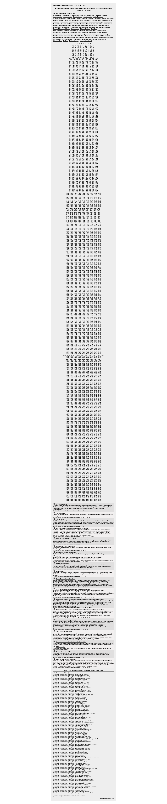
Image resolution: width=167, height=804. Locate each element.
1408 (79, 254)
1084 (79, 205)
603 (96, 132)
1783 (67, 310)
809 (93, 163)
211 (80, 74)
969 (87, 188)
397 (70, 103)
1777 (79, 309)
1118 (71, 211)
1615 (79, 285)
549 (96, 124)
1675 (67, 294)
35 (91, 47)
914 (83, 180)
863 (93, 171)
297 (96, 86)
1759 (79, 306)
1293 (87, 236)
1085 (83, 205)
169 (90, 68)
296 (93, 86)
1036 (67, 198)
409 (80, 104)
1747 (67, 305)
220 (80, 76)
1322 (95, 240)
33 (86, 47)
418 (80, 105)
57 (78, 51)
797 (83, 162)
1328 (83, 242)
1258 (91, 231)
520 (90, 120)
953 (93, 185)
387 (96, 100)
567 (96, 127)
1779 (87, 309)
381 (77, 100)
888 (87, 175)
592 (90, 131)
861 (87, 171)
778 (80, 159)
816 (86, 165)
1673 (95, 293)
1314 (99, 239)
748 (70, 155)
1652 (83, 290)
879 (87, 174)
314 (93, 89)
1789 (91, 310)
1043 (95, 198)
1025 (95, 196)
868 (80, 173)
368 (93, 97)
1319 (83, 240)
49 (81, 50)
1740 (75, 304)
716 (83, 150)
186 (87, 70)
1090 (67, 206)
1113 (87, 209)
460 (70, 112)
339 (87, 93)
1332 (99, 242)
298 (70, 88)
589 (80, 131)
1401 (87, 252)
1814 (83, 314)
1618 (91, 285)
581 (83, 130)
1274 (83, 233)
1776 (75, 309)
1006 (91, 193)
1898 (95, 326)
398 (73, 103)
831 (77, 167)
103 (80, 58)
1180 (67, 220)
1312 (91, 239)
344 (73, 95)
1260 (99, 231)
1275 (87, 233)
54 (93, 50)
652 (80, 140)
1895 (83, 326)
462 (77, 112)
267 (87, 82)
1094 (83, 206)
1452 (75, 260)
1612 (67, 285)
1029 (75, 197)
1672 (91, 293)
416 (73, 105)
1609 (91, 283)
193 (80, 72)
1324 (67, 242)
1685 (71, 295)
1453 (79, 260)
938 (73, 184)
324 (96, 91)
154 (70, 66)
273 (77, 84)
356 (83, 96)
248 (83, 80)
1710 (99, 298)
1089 (99, 205)
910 (70, 180)
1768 (79, 308)
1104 (87, 208)
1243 (67, 229)
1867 (79, 322)
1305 (99, 237)
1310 (83, 239)
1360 (67, 247)
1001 (71, 193)
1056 (75, 201)
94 (81, 57)
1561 (79, 277)
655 (90, 140)
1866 (75, 322)
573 (87, 128)
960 (87, 186)
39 (78, 49)
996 (87, 192)
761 (83, 157)
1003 (79, 193)
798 (87, 162)
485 (93, 115)
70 (88, 53)
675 (96, 143)
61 (88, 51)
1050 (87, 200)
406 (70, 104)
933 (87, 182)
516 (77, 120)
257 (83, 81)
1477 (67, 264)
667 (70, 143)
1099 (67, 208)
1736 (95, 302)
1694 (71, 297)
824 (83, 166)
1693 (67, 297)
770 (83, 158)
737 (93, 153)
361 (70, 97)
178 (90, 69)
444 (77, 109)
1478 (71, 264)
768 (77, 158)
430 (90, 107)
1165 (79, 217)
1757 (71, 306)
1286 (95, 235)
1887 (87, 325)
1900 (67, 328)
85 (81, 55)
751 (80, 155)
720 (96, 150)
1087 (91, 205)
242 (93, 78)
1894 (79, 326)
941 (83, 184)
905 (83, 178)
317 (73, 91)
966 (77, 188)
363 (77, 97)
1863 (99, 321)
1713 (75, 299)
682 (90, 144)
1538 (95, 273)
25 (88, 46)
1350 (99, 244)
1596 (75, 282)
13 (80, 45)
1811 (71, 314)
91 (73, 57)
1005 (87, 193)
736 (90, 153)
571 (80, 128)
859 (80, 171)
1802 (71, 313)
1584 (99, 279)
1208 (71, 224)
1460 (71, 262)
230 (83, 77)
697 (80, 147)
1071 (99, 202)
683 (93, 144)
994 (80, 192)
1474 (91, 263)
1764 (99, 306)
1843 (91, 318)
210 (77, 74)
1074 (75, 204)
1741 (79, 304)
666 (96, 142)
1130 (83, 212)
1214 (95, 224)
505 (70, 119)
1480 (79, 264)
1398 (75, 252)
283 (80, 85)
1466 (95, 262)
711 (96, 149)
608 (83, 134)
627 (87, 136)
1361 (71, 247)
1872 (99, 322)
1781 (95, 309)
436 (80, 108)
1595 (71, 282)
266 (83, 82)
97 (88, 57)
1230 (87, 227)
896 (83, 177)
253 (70, 81)
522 (96, 120)
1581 (87, 279)
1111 (79, 209)
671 (83, 143)
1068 (87, 202)
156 (77, 66)
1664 (95, 291)
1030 (79, 197)
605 (73, 134)
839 (73, 169)
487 (70, 116)
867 (77, 173)
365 (83, 97)
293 (83, 86)
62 (91, 51)
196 (90, 72)
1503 (99, 267)
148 (80, 65)
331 (90, 92)
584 (93, 130)
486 (96, 115)
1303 (91, 237)
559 (70, 127)
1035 (99, 197)
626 (83, 136)
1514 (71, 270)
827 (93, 166)
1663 (91, 291)
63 (93, 51)
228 (77, 77)
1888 (91, 325)
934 (90, 182)
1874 (71, 324)
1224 (99, 225)
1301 (83, 237)
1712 (71, 299)
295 (90, 86)
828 (96, 166)
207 (96, 73)
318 (77, 91)
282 (77, 85)
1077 (87, 204)
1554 (87, 275)
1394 (95, 251)
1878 (87, 324)
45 (93, 49)
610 (90, 134)
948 (77, 185)
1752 (87, 305)
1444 (79, 259)
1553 (83, 275)
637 (90, 138)
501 (87, 117)
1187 (95, 220)
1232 (95, 227)
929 (73, 182)
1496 (71, 267)
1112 (83, 209)
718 (90, 150)
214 (90, 74)
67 (81, 53)
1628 (95, 286)
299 (73, 88)
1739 (71, 304)
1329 (87, 242)
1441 (67, 259)
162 (96, 66)
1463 (83, 262)
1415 (71, 255)
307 (70, 89)
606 (77, 134)
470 (73, 113)
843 (87, 169)
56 (75, 51)
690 (87, 146)
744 (87, 154)
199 (70, 73)
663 (87, 142)
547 (90, 124)
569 (73, 128)
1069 (91, 202)
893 (73, 177)
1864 (67, 322)
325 (70, 92)
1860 (87, 321)
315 (96, 89)
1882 (67, 325)
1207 (67, 224)
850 (80, 170)
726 (87, 151)
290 (73, 86)
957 (77, 186)
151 (90, 65)
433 (70, 108)
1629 (99, 286)
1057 (79, 201)
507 (77, 119)
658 (70, 142)
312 (86, 89)
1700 (95, 297)
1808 (95, 313)
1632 (75, 287)
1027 (67, 197)
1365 (87, 247)
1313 (95, 239)
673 (90, 143)
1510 (91, 268)
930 (77, 182)
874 (70, 174)
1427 (83, 256)
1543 (79, 274)
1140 (87, 213)
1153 (67, 216)
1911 (75, 329)
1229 (83, 227)
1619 (95, 285)
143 (93, 64)
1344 (75, 244)
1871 (95, 322)
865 (70, 173)
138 (77, 64)
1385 (95, 250)
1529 (95, 271)
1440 (99, 258)
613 (70, 135)
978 (87, 189)
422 (93, 105)
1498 (79, 267)
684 (96, 144)
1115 (94, 209)
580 (80, 130)
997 (90, 192)
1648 (67, 290)
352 (70, 96)
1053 (99, 200)
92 (75, 57)
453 (77, 111)
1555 (91, 275)
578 (73, 130)
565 (90, 127)
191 (73, 72)
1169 (95, 217)
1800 (99, 312)
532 (70, 123)
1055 (71, 201)
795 (77, 162)
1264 (79, 232)
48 (78, 50)
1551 (75, 275)
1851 (87, 320)
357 (87, 96)
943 (90, 184)
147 (77, 65)
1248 (87, 229)
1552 (79, 275)
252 (96, 80)
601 (90, 132)
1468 (67, 263)
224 (93, 76)
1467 (99, 262)
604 (70, 134)
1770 (87, 308)
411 (87, 104)
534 (77, 123)
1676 (71, 294)
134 (93, 62)
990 (96, 190)
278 (93, 84)
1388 (71, 251)
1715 (83, 299)
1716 (87, 299)
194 (83, 72)
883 (70, 175)
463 (80, 112)
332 (93, 92)
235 (70, 78)
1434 (75, 258)
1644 (87, 289)
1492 (91, 266)
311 (83, 89)
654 (87, 140)
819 (96, 165)
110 (74, 60)
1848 (75, 320)
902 (73, 178)
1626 (87, 286)
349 (90, 95)
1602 (99, 282)
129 (77, 62)
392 (83, 101)
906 (87, 178)
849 (77, 170)
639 (96, 138)
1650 (75, 290)
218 (73, 76)
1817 (95, 314)
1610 (95, 283)
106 (90, 58)
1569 (75, 278)
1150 (91, 215)
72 (93, 53)
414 (96, 104)
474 (87, 113)
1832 (83, 317)
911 (73, 180)
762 (87, 157)
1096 (91, 206)
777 (77, 159)
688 (80, 146)
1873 (67, 324)
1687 (79, 295)
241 (90, 78)
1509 (87, 268)
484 (90, 115)
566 (93, 127)
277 (90, 84)
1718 (95, 299)
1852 (91, 320)
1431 (99, 256)
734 (83, 153)
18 (93, 45)
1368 (99, 247)
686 (73, 146)
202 (80, 73)
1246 (79, 229)
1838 (71, 318)
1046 (71, 200)
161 (93, 66)
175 (80, 69)
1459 (67, 262)
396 (96, 101)
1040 (83, 198)
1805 (83, 313)
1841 (83, 318)
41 (83, 49)
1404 (99, 252)
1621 (67, 286)
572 (83, 128)
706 (80, 149)
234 (96, 77)
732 (77, 153)
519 (87, 120)
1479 (75, 264)
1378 (67, 250)
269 (93, 82)
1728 (99, 301)
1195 (91, 221)
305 (93, 88)
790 (90, 161)
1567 (67, 278)
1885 (79, 325)
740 (73, 154)
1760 (83, 306)
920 (73, 181)
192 (77, 72)
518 (83, 120)
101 (73, 58)
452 (73, 111)
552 (77, 126)
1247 (83, 229)
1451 (71, 260)
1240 (91, 228)
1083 (75, 205)
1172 (71, 219)
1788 (87, 310)
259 (90, 81)
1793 (71, 312)
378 (96, 99)
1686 (75, 295)
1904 (83, 328)
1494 (99, 266)
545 (83, 124)
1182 (75, 220)
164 (73, 68)
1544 (83, 274)
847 (70, 170)
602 (93, 132)
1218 (75, 225)
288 (96, 85)
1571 (83, 278)
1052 (95, 200)
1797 (87, 312)
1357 (91, 246)
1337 (83, 243)
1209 (75, 224)
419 (83, 105)
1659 (75, 291)
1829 (71, 317)
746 (93, 154)
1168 (91, 217)
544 (80, 124)
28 (73, 47)
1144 (67, 215)
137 (73, 64)
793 (70, 162)
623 (73, 136)
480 (77, 115)
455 (83, 111)
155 (73, 66)
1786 (79, 310)
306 (96, 88)
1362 (75, 247)
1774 (67, 309)
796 (80, 162)
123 (86, 61)
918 (96, 180)
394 (90, 101)
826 (90, 166)
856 (70, 171)
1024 (91, 196)
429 (87, 107)
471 (77, 113)
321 (87, 91)
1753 (91, 305)
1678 (79, 294)
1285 (91, 235)
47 (75, 50)
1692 (99, 295)
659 (73, 142)
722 (73, 151)
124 (90, 61)
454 (80, 111)
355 (80, 96)
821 (73, 166)
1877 (83, 324)
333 (96, 92)
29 (75, 47)
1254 (75, 231)
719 (93, 150)
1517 (83, 270)
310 (80, 89)
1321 (91, 240)
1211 (83, 224)
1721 (71, 301)
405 (96, 103)
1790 (95, 310)
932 (83, 182)
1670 (83, 293)
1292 (83, 236)
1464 (87, 262)
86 (83, 55)
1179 (99, 219)
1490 (83, 266)
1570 (79, 278)
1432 (67, 258)
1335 (75, 243)
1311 (87, 239)
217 (70, 76)
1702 (67, 298)
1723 (79, 301)
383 (83, 100)
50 (83, 50)
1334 (71, 243)
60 (86, 51)
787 (80, 161)
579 (77, 130)
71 (91, 53)
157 (80, 66)
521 (93, 120)
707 (83, 149)
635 (83, 138)
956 (73, 186)
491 (83, 116)
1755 (99, 305)
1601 (95, 282)
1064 (71, 202)
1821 (75, 316)
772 (90, 158)
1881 (99, 324)
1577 (71, 279)
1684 (67, 295)
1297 (67, 237)
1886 (83, 325)
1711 (67, 299)
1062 (99, 201)
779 (83, 159)
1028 (71, 197)
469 (70, 113)
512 (93, 119)
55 (73, 51)
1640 (71, 289)
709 (90, 149)
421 (90, 105)
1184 (83, 220)
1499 (83, 267)
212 (83, 74)
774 (96, 158)
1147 (79, 215)
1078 (91, 204)
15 (86, 45)
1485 (99, 264)
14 (83, 45)
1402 (91, 252)
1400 (83, 252)
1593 (99, 281)
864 (96, 171)
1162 (67, 217)
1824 (87, 316)
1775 (71, 309)
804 (77, 163)
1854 (99, 320)
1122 (87, 211)
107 (93, 58)
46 (73, 50)
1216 (67, 225)
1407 (75, 254)
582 (87, 130)
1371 (75, 248)
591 (87, 131)
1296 (99, 236)
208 (70, 74)
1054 (67, 201)
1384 (91, 250)
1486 (67, 266)
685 (70, 146)
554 (83, 126)
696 (77, 147)
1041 (87, 198)
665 (93, 142)
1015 (91, 194)
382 (80, 100)
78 (86, 54)
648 (96, 139)
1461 (75, 262)
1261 (67, 232)
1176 (87, 219)
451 (70, 111)
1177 (91, 219)
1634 (83, 287)
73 (73, 54)
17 (91, 45)
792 (96, 161)
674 (93, 143)
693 (96, 146)
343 (70, 95)
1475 (95, 263)
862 (90, 171)
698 (83, 147)
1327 (79, 242)
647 (93, 139)
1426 (79, 256)
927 (96, 181)
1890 (99, 325)
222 (87, 76)
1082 (71, 205)
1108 (68, 209)
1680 (87, 294)
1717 (91, 299)
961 (90, 186)
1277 (95, 233)
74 (75, 54)
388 (70, 101)
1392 (87, 251)
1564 (91, 277)
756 (96, 155)
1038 (75, 198)
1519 (91, 270)
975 (77, 189)
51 (86, 50)
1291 (79, 236)
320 (83, 91)
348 (87, 95)
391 (80, 101)
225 (96, 76)
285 (87, 85)
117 (96, 60)
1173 (75, 219)
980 (93, 189)
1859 (83, 321)
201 (77, 73)
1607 (83, 283)
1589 (83, 281)
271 (70, 84)
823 (80, 166)
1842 (87, 318)
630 (96, 136)
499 (80, 117)
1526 (83, 271)
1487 (71, 266)
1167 (87, 217)
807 (87, 163)
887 (83, 175)
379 (70, 100)
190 (70, 72)
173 (73, 69)
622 (70, 136)
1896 (87, 326)
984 (77, 190)
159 (87, 66)
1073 (71, 204)
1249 (91, 229)
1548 (99, 274)
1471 (79, 263)
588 (77, 131)
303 (87, 88)
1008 (99, 193)
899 (93, 177)
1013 (83, 194)
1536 (87, 273)
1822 (79, 316)
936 (96, 182)
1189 (67, 221)
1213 (91, 224)
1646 (95, 289)
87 (86, 55)
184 (80, 70)
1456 (91, 260)
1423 (67, 256)
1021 (79, 196)
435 (77, 108)
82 (73, 55)
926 (93, 181)
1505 (71, 268)
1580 (83, 279)
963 (96, 186)
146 (73, 65)
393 (87, 101)
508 (80, 119)
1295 (95, 236)
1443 (75, 259)
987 (87, 190)
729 (96, 151)
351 (96, 95)
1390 (79, 251)
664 (90, 142)
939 (77, 184)
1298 (71, 237)
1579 (79, 279)
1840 (79, 318)
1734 (87, 302)
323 (93, 91)
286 (90, 85)
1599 (87, 282)
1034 (95, 197)
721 (70, 151)
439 (90, 108)
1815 (87, 314)
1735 (91, 302)
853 (90, 170)
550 (70, 126)
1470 (75, 263)
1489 (79, 266)
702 (96, 147)
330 (87, 92)
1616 (83, 285)
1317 (75, 240)
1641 (75, 289)
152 (93, 65)
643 (80, 139)
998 (93, 192)
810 (96, 163)
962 (93, 186)
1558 (67, 277)
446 (83, 109)
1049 (83, 200)
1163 (71, 217)
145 (70, 65)
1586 (71, 281)
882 (96, 174)
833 (83, 167)
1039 (79, 198)
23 (83, 46)
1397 (71, 252)
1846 (67, 320)
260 (93, 81)
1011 (75, 194)
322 (90, 91)
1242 (99, 228)
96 (86, 57)
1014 (87, 194)
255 (77, 81)
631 (70, 138)
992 (73, 192)
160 (90, 66)
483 (87, 115)
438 (87, 108)
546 (87, 124)
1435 (79, 258)
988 (90, 190)
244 (70, 80)
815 (83, 165)
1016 (95, 194)
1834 (91, 317)
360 (96, 96)
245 (73, 80)
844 (90, 169)
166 (80, 68)
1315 (67, 240)
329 (83, 92)
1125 (98, 211)
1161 (99, 216)
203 (83, 73)
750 (77, 155)
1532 (71, 273)
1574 (95, 278)
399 (77, 103)
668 (73, 143)
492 (87, 116)
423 (96, 105)
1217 (71, 225)
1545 (87, 274)
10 (73, 45)
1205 (95, 223)
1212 (87, 224)
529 (90, 122)
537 (87, 123)
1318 (79, 240)
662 (83, 142)
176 (83, 69)
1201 (79, 223)
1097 (95, 206)
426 (77, 107)
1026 (99, 196)
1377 (99, 248)
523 (70, 122)
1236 (75, 228)
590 (83, 131)
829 (70, 167)
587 (73, 131)
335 (73, 93)
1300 (79, 237)
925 (90, 181)
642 (77, 139)
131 (83, 62)
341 (93, 93)
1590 (87, 281)
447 (87, 109)
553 (80, 126)
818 (93, 165)
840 (77, 169)
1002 (75, 193)
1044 (99, 198)
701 (93, 147)
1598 (83, 282)
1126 (67, 212)
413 (93, 104)
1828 (67, 317)
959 (83, 186)
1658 (71, 291)
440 (93, 108)
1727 (95, 301)
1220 (83, 225)
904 (80, 178)
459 (96, 111)
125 (93, 61)
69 (86, 53)
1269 (99, 232)
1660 (79, 291)
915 (86, 180)
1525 (79, 271)
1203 (87, 223)
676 (70, 144)
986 (83, 190)
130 (80, 62)
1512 (99, 268)
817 (90, 165)
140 (83, 64)
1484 (95, 264)
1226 (71, 227)
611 (93, 134)
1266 (87, 232)
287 (93, 85)
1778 (83, 309)
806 (83, 163)
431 (93, 107)
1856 (71, 321)
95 (83, 57)
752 (83, 155)
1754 (95, 305)
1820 (71, 316)
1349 (95, 244)
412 (90, 104)
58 (81, 51)
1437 (87, 258)
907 (90, 178)
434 (73, 108)
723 (77, 151)
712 (70, 150)
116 (93, 60)
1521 (99, 270)
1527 (87, 271)
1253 (71, 231)
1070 (95, 202)
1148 (83, 215)
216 (96, 74)
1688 (83, 295)
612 (96, 134)
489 (77, 116)
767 (73, 158)
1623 (75, 286)
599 (83, 132)
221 (83, 76)
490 (80, 116)
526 (80, 122)
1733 (83, 302)
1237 (79, 228)
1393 (91, 251)
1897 (91, 326)
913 (80, 180)
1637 (95, 287)
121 (80, 61)
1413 (99, 254)
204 (87, 73)
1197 (99, 221)
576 (96, 128)
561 (77, 127)
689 (83, 146)
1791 (99, 310)
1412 (95, 254)
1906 (91, 328)
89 (91, 55)
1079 (95, 204)
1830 (75, 317)
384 (87, 100)
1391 (83, 251)
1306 (67, 239)
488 (73, 116)
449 (93, 109)
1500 (87, 267)
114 (86, 60)
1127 (71, 212)
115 (90, 60)
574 (90, 128)
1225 (67, 227)
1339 (91, 243)
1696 (79, 297)
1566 (99, 277)
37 (73, 49)
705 (77, 149)
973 (70, 189)
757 (70, 157)
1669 (79, 293)
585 (96, 130)
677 (73, 144)
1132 (91, 212)
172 (70, 69)
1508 (83, 268)
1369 (67, 248)
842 (83, 169)
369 (96, 97)
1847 (71, 320)
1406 (71, 254)
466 (90, 112)
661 (80, 142)
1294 (91, 236)
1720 (67, 301)
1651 (79, 290)
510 (87, 119)
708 (87, 149)
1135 (67, 213)
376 (90, 99)
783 (96, 159)
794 (73, 162)
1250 (95, 229)
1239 (87, 228)
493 (90, 116)
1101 (75, 208)
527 (83, 122)
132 (87, 62)
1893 (75, 326)
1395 (99, 251)
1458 (99, 260)
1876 (79, 324)
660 (77, 142)
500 (83, 117)
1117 (68, 211)
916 (90, 180)
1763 (95, 306)
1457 (95, 260)
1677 (75, 294)
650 (73, 140)
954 (96, 185)
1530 (99, 271)
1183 (79, 220)
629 (93, 136)
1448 (95, 259)
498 (77, 117)
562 (80, 127)
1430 (95, 256)
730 (70, 153)
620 (93, 135)
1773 (99, 308)
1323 (99, 240)
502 (90, 117)
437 (83, 108)
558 (96, 126)
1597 (79, 282)
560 (73, 127)
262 (70, 82)
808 (90, 163)
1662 (87, 291)
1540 (67, 274)
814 (80, 165)
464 (83, 112)
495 (96, 116)
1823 (83, 316)
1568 (71, 278)
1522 (67, 271)
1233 (99, 227)
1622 (71, 286)
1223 (95, 225)
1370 (71, 248)
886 (80, 175)
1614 (75, 285)
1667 (71, 293)
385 (90, 100)
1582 (91, 279)
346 (80, 95)
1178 (95, 219)
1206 (99, 223)
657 (96, 140)
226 (70, 77)
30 (78, 47)
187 (90, 70)
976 (80, 189)
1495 (67, 267)
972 (96, 188)
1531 (67, 273)
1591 (91, 281)
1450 (67, 260)
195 (87, 72)
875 (73, 174)
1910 (71, 329)
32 (83, 47)
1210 (79, 224)
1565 (95, 277)
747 (96, 154)
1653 (87, 290)
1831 (79, 317)
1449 (99, 259)
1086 (87, 205)
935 (93, 182)
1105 (91, 208)
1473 (87, 263)
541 (70, 124)
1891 (67, 326)
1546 (91, 274)
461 (73, 112)
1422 (99, 255)
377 (93, 99)
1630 (67, 287)
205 (90, 73)
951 (87, 185)
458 (93, 111)
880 (90, 174)
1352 (71, 246)
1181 (71, 220)
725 (83, 151)
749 (73, 155)
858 (77, 171)
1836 (99, 317)
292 (80, 86)
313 (90, 89)
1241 (95, 228)
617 (83, 135)
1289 (71, 236)
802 (70, 163)
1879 (91, 324)
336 (77, 93)
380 (73, 100)
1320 (87, 240)
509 (83, 119)
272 (73, 84)
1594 (67, 282)
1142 (95, 213)
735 (87, 153)
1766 (71, 308)
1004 (83, 193)
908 (93, 178)
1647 (99, 289)
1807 (91, 313)
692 (93, 146)
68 (83, 53)
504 (96, 117)
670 (80, 143)
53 (91, 50)
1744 (91, 304)
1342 (67, 244)
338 (83, 93)
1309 (79, 239)
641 (73, 139)
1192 (79, 221)
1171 (67, 219)
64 (73, 53)
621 (96, 135)
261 (96, 81)
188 (93, 70)
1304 (95, 237)
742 (80, 154)
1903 (79, 328)
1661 (83, 291)
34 (88, 47)
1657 (67, 291)
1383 (87, 250)
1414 (67, 255)
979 (90, 189)
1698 (87, 297)
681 (87, 144)
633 (77, 138)
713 (73, 150)
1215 (99, 224)
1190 (71, 221)
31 (81, 47)
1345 (79, 244)
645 (87, 139)
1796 (83, 312)
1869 (87, 322)
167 (83, 68)
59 (83, 51)
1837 (67, 318)
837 (96, 167)
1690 (91, 295)
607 (80, 134)
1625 (83, 286)
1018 (67, 196)
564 (87, 127)
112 (80, 60)
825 (87, 166)
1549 (67, 275)
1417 (79, 255)
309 (77, 89)
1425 (75, 256)
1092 (75, 206)
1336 (79, 243)
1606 (79, 283)
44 (91, 49)
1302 (87, 237)
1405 (67, 254)
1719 (99, 299)
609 (87, 134)
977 (83, 189)
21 (78, 46)
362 (73, 97)
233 (93, 77)
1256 (83, 231)
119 (73, 61)
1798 (91, 312)
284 (83, 85)
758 (73, 157)
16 (88, 45)
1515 (75, 270)
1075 (79, 204)
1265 (83, 232)
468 (96, 112)
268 (90, 82)
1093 (79, 206)
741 (77, 154)
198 (96, 72)
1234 (67, 228)
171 (96, 68)
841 (80, 169)
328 (80, 92)
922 (80, 181)
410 (83, 104)
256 (80, 81)
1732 (79, 302)
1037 (71, 198)
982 (70, 190)
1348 (91, 244)
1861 (91, 321)
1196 (95, 221)
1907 (95, 328)
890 (93, 175)
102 (77, 58)
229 (80, 77)
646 (90, 139)
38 (75, 49)
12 (78, 45)
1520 (95, 270)
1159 (91, 216)
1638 (99, 287)
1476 (99, 263)
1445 (83, 259)
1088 (95, 205)
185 (83, 70)
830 (73, 167)
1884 (75, 325)
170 (93, 68)
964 (70, 188)
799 (90, 162)
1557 (99, 275)
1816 (91, 314)
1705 (79, 298)
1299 (75, 237)
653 (83, 140)
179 (93, 69)
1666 (67, 293)
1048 (79, 200)
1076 (83, 204)
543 (77, 124)
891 (96, 175)
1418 (83, 255)
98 (91, 57)
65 (75, 53)
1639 (67, 289)
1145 (71, 215)
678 (77, 144)
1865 (71, 322)
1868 (83, 322)
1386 (99, 250)
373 (80, 99)
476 (93, 113)
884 (73, 175)
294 (87, 86)
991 (70, 192)
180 (96, 69)
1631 (71, 287)
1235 (71, 228)
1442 (71, 259)
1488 (75, 266)
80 (91, 54)
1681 (91, 294)
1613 (71, 285)
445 (80, 109)
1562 (83, 277)
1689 (87, 295)
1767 (75, 308)
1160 (95, 216)
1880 (95, 324)
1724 (83, 301)
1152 (99, 215)
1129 (79, 212)
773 (93, 158)
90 (93, 55)
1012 (79, 194)
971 (93, 188)
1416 (75, 255)
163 (70, 68)
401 (83, 103)
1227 (75, 227)
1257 (87, 231)
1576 (67, 279)
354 (77, 96)
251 (93, 80)
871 (90, 173)
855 (96, 170)
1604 (71, 283)
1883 (71, 325)
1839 (75, 318)
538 (90, 123)
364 (80, 97)
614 (73, 135)
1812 (75, 314)
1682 (95, 294)
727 (90, 151)
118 (70, 61)
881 (93, 174)
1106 (95, 208)
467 (93, 112)
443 (73, 109)
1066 (79, 202)
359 (93, 96)
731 (73, 153)
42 (86, 49)
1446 (87, 259)
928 (70, 182)
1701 (99, 297)
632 (73, 138)
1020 (75, 196)
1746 (99, 304)
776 (73, 159)
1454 (83, 260)
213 (86, 74)
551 (73, 126)
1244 (71, 229)
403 (90, 103)
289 (70, 86)
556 (90, 126)
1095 (87, 206)
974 (73, 189)
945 (96, 184)
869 (83, 173)
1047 (75, 200)
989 (93, 190)
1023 (87, 196)
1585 (67, 281)
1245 (75, 229)
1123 (91, 211)
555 (87, 126)
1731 (75, 302)
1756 (67, 306)
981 (96, 189)
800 (93, 162)
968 (83, 188)
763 (90, 157)
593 (93, 131)
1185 (87, 220)
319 (80, 91)
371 (73, 99)
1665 (99, 291)
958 (80, 186)
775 (70, 159)
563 (83, 127)
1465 (91, 262)
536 (83, 123)
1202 (83, 223)
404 (93, 103)
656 (93, 140)
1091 (71, 206)
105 (87, 58)
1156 (79, 216)
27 (93, 46)
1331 (95, 242)
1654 (91, 290)
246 (77, 80)
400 (80, 103)
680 (83, 144)
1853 (95, 320)
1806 (87, 313)
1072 (67, 204)
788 (83, 161)
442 (70, 109)
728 (93, 151)
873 (96, 173)
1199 (71, 223)
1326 (75, 242)
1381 (79, 250)
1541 (71, 274)
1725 (87, 301)
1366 (91, 247)
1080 (99, 204)
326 (73, 92)
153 (96, 65)
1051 (91, 200)
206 (93, 73)
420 (87, 105)
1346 (83, 244)
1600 (91, 282)
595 (70, 132)
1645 (91, 289)
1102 (79, 208)
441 (96, 108)
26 (91, 46)
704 (73, 149)
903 (77, 178)
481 (80, 115)
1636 (91, 287)
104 (83, 58)
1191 (75, 221)
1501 (91, 267)
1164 (75, 217)
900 (96, 177)
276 (87, 84)
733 (80, 153)
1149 (87, 215)
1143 (99, 213)
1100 (71, 208)
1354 (79, 246)
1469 (71, 263)
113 (83, 60)
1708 (91, 298)
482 (83, 115)
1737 (99, 302)
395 (93, 101)
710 (93, 149)
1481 (83, 264)
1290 (75, 236)
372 (77, 99)
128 (73, 62)
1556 (95, 275)
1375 (91, 248)
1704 (75, 298)
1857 (75, 321)
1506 (75, 268)
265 (80, 82)
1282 (79, 235)
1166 (83, 217)
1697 (83, 297)
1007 (95, 193)
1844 (95, 318)
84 (78, 55)
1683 (99, 294)
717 (87, 150)
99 (93, 57)
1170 (99, 217)
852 (87, 170)
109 (71, 60)
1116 (98, 209)
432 (96, 107)
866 (73, 173)
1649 (71, 290)
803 (73, 163)
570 (77, 128)
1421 (95, 255)
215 (93, 74)
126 (96, 61)
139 (80, 64)
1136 (71, 213)
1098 (99, 206)
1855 (67, 321)
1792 (67, 312)
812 (73, 165)
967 (80, 188)
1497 (75, 267)
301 (80, 88)
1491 (87, 266)
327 (77, 92)
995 (83, 192)
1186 (91, 220)
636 (87, 138)
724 (80, 151)
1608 (87, 283)
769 (80, 158)
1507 (79, 268)
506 (73, 119)
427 (80, 107)
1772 (95, 308)
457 (90, 111)
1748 (71, 305)
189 (96, 70)
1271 (71, 233)
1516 (79, 270)
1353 (75, 246)
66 (78, 53)
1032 (87, 197)
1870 (91, 322)
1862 (95, 321)
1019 (71, 196)
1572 (87, 278)
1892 (71, 326)
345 (77, 95)
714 (77, 150)
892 (70, 177)
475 (90, 113)
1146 (75, 215)
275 (83, 84)
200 (73, 73)
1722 (75, 301)
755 (93, 155)
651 (77, 140)
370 (70, 99)
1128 (75, 212)
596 (73, 132)
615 (77, 135)
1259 (95, 231)
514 (70, 120)
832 (80, 167)
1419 (87, 255)
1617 (87, 285)
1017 (99, 194)
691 (90, 146)
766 (70, 158)
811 (70, 165)
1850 (83, 320)
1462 (79, 262)
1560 (75, 277)
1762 (91, 306)
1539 (99, 273)
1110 (76, 209)
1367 (95, 247)
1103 (83, 208)
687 (77, 146)
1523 (71, 271)
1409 (83, 254)
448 (90, 109)
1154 (71, 216)
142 (90, 64)
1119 (75, 211)
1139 (83, 213)
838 (70, 169)
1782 (99, 309)
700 (90, 147)
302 (83, 88)
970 (90, 188)
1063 (67, 202)
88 (88, 55)
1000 (67, 193)
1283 (83, 235)
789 (87, 161)
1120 (79, 211)
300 (77, 88)
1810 (67, 314)
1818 (99, 314)
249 (87, 80)
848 (73, 170)
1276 (91, 233)
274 (80, 84)
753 (87, 155)
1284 (87, 235)
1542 (75, 274)
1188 (99, 220)
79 (88, 54)
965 (73, 188)
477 (96, 113)
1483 (91, 264)
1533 (75, 273)
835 (90, 167)
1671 (87, 293)
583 (90, 130)
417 (77, 105)
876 (77, 174)
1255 (79, 231)
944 (93, 184)
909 (96, 178)
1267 (91, 232)
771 (87, 158)
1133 (95, 212)
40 (81, 49)
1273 (79, 233)
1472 (83, 263)
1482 (87, 264)
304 (90, 88)
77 (83, 54)
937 (70, 184)
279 (96, 84)
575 (93, 128)
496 (70, 117)
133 (90, 62)
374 (83, 99)
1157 (83, 216)
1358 (95, 246)
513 (96, 119)
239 (83, 78)
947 (73, 185)
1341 (99, 243)
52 (88, 50)
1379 (71, 250)
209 (73, 74)
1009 (67, 194)
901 (70, 178)
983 (73, 190)
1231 (91, 227)
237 (77, 78)
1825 (91, 316)
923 (83, 181)
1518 (87, 270)
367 (90, 97)
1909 (67, 329)
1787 (83, 310)
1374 (87, 248)
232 (90, 77)
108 (96, 58)
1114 (91, 209)
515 (73, 120)
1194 (87, 221)
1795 (79, 312)
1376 (95, 248)
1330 (91, 242)
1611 (99, 283)
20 (75, 46)
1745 (95, 304)
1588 (79, 281)
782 (93, 159)
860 (83, 171)
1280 (71, 235)
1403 (95, 252)
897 (87, 177)
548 (93, 124)
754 (90, 155)
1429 (91, 256)
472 (80, 113)
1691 (95, 295)
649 (70, 140)
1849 (79, 320)
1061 (95, 201)
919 (70, 181)
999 (96, 192)
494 (93, 116)
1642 (79, 289)
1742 (83, 304)
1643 (83, 289)
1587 (75, 281)
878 (83, 174)
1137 (75, 213)
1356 (87, 246)
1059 (87, 201)
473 (83, 113)
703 (70, 149)
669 (77, 143)
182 (73, 70)
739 (70, 154)
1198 (67, 223)
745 (90, 154)
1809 (99, 313)
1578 (75, 279)
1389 (75, 251)
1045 (67, 200)
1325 (71, 242)
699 (87, 147)
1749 (75, 305)
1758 (75, 306)
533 (73, 123)
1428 (87, 256)
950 (83, 185)
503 (93, 117)
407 (73, 104)
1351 (67, 246)
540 (96, 123)
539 (93, 123)
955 (70, 186)
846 (96, 169)
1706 (83, 298)
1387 (67, 251)
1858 (79, 321)
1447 (91, 259)
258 (87, 81)
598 (80, 132)
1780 (91, 309)
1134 (99, 212)
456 (87, 111)
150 (87, 65)
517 (80, 120)
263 (73, 82)
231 (87, 77)
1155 (75, 216)
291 (77, 86)
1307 (71, 239)
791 (93, 161)
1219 (79, 225)
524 (73, 122)
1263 (75, 232)
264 (77, 82)
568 (70, 128)
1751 (83, 305)
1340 (95, 243)
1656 (99, 290)
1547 (95, 274)
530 (93, 122)
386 (93, 100)
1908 (99, 328)
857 (73, 171)
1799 (95, 312)
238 (80, 78)
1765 (67, 308)
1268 (95, 232)
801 (96, 162)
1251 (99, 229)
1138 (79, 213)
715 (80, 150)
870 (87, 173)
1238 (83, 228)
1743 (87, 304)
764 (93, 157)
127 (70, 62)
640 (70, 139)
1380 (75, 250)
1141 (91, 213)
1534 (79, 273)
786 (77, 161)
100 (70, 58)
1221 (87, 225)
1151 (95, 215)
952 (90, 185)
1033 (91, 197)
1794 (75, 312)
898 (90, 177)
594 (96, 131)
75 (78, 54)
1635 (87, 287)
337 (80, 93)
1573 (91, 278)
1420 (91, 255)
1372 (79, 248)
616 (80, 135)
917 (93, 180)
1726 (91, 301)
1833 (87, 317)
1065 (75, 202)
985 (80, 190)
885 (77, 175)
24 (86, 46)
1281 (75, 235)
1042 (91, 198)
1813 (79, 314)
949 (80, 185)
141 (87, 64)
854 (93, 170)
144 (96, 64)
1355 (83, 246)
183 (77, 70)
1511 (95, 268)
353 (73, 96)
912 (77, 180)
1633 (79, 287)
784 (70, 161)
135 (96, 62)
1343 (71, 244)
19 (73, 46)
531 (96, 122)
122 (83, 61)
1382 (83, 250)
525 (77, 122)
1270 (67, 233)
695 (73, 147)
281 (73, 85)
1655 (95, 290)
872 (93, 173)
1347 (87, 244)
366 (87, 97)
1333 (67, 243)
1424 (71, 256)
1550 (71, 275)
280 (70, 85)
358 (90, 96)
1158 (87, 216)
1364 (83, 247)
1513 (67, 270)
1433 (71, 258)
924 (87, 181)
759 (77, 157)
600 (87, 132)
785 (73, 161)
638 (93, 138)
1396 (67, 252)
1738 (67, 304)
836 (93, 167)
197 (93, 72)
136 (70, 64)
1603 (67, 283)
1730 (71, 302)
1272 (75, 233)
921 (77, 181)
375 (87, 99)
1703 (71, 298)
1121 (83, 211)
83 (75, 55)
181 (70, 70)
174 (77, 69)
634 (80, 138)
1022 (83, 196)
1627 (91, 286)
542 (73, 124)
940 (80, 184)
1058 (83, 201)
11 (75, 45)
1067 (83, 202)
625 (80, 136)
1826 (95, 316)
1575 (99, 278)
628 (90, 136)
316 (70, 91)
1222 (91, 225)
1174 (79, 219)
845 (93, 169)
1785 (75, 310)
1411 (91, 254)
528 (87, 122)
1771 (91, 308)
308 (73, 89)
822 (77, 166)
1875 (75, 324)
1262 (71, 232)
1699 (91, 297)
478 (70, 115)
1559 (71, 277)
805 (80, 163)
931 (80, 182)
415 (70, 105)
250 (90, 80)
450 (96, 109)
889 (90, 175)
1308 (75, 239)
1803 (75, 313)
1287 (99, 235)
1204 (91, 223)
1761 (87, 306)
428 (83, 107)
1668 (75, 293)
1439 (95, 258)
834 (87, 167)
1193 (83, 221)
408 (77, 104)
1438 (91, 258)
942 (87, 184)
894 (77, 177)
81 (93, 54)
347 (83, 95)
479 (73, 115)
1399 (79, 252)
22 (81, 46)
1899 (99, 326)
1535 (83, 273)
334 (70, 93)
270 (96, 82)
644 (83, 139)
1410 (87, 254)
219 (77, 76)
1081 (67, 205)
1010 (71, 194)
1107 (99, 208)
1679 (83, 294)
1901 (71, 328)
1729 (67, 302)
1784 (71, 310)
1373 (83, 248)
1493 (95, 266)
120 (77, 61)
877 (80, 174)
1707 (87, 298)
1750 (79, 305)
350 (93, 95)
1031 (83, 197)
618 (87, 135)
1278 (99, 233)
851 (83, 170)
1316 (71, 240)
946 (70, 185)
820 (70, 166)
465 (87, 112)
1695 (75, 297)
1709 (95, 298)
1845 (99, 318)
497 (73, 117)
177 (87, 69)
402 (87, 103)
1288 (67, 236)
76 (81, 54)
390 (77, 101)
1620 (99, 285)
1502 (95, 267)
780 (87, 159)
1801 (67, 313)
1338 (87, 243)
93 (78, 57)
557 (93, 126)
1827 (99, 316)
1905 (87, 328)
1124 (95, 211)
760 (80, 157)
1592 (95, 281)
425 (73, 107)
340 (90, 93)
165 (77, 68)
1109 (72, 209)
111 (77, 60)
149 (83, 65)
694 (70, 147)
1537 (91, 273)
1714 (79, 299)
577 (70, 130)
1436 (83, 258)
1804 (79, 313)
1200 (75, 223)
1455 (87, 260)
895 (80, 177)
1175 (83, 219)
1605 (75, 283)
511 (90, 119)
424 (70, 107)
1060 (91, 201)
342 (96, 93)
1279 (67, 235)
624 (77, 136)
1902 (75, 328)
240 (87, 78)
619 (90, 135)
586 (70, 131)
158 (83, 66)
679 (80, 144)
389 (73, 101)
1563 (87, 277)
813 (77, 165)
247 (80, 80)
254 (73, 81)
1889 (95, 325)
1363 (79, 247)
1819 (67, 316)
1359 (99, 246)
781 (90, 159)
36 (93, 47)
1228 (79, 227)
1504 (67, 268)
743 (83, 154)
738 (96, 153)
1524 (75, 271)
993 (77, 192)
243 (96, 78)
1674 (99, 293)
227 (73, 77)
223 (90, 76)
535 (80, 123)
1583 (95, 279)
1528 (91, 271)
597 (77, 132)
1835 (95, 317)
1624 (79, 286)
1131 (87, 212)
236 (73, 78)
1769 (83, 308)
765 (96, 157)
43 (88, 49)
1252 (67, 231)
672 (87, 143)
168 (87, 68)
